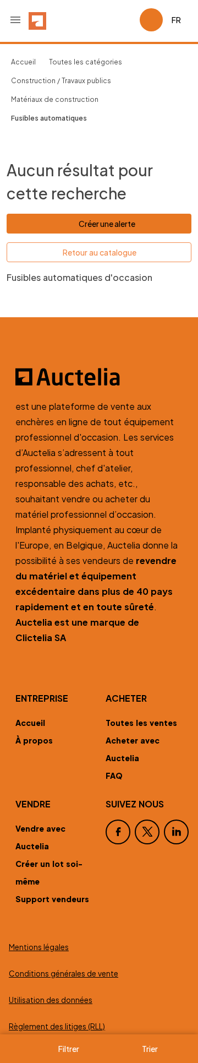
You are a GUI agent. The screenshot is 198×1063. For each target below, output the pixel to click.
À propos (34, 740)
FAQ (114, 775)
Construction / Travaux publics (61, 81)
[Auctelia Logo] (99, 377)
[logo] (37, 20)
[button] (15, 20)
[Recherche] (100, 20)
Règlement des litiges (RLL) (57, 1026)
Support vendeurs (52, 899)
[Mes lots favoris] (126, 20)
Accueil (23, 62)
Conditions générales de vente (63, 973)
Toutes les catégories (85, 62)
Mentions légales (39, 947)
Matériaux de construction (54, 99)
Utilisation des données (50, 1000)
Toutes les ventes (141, 723)
